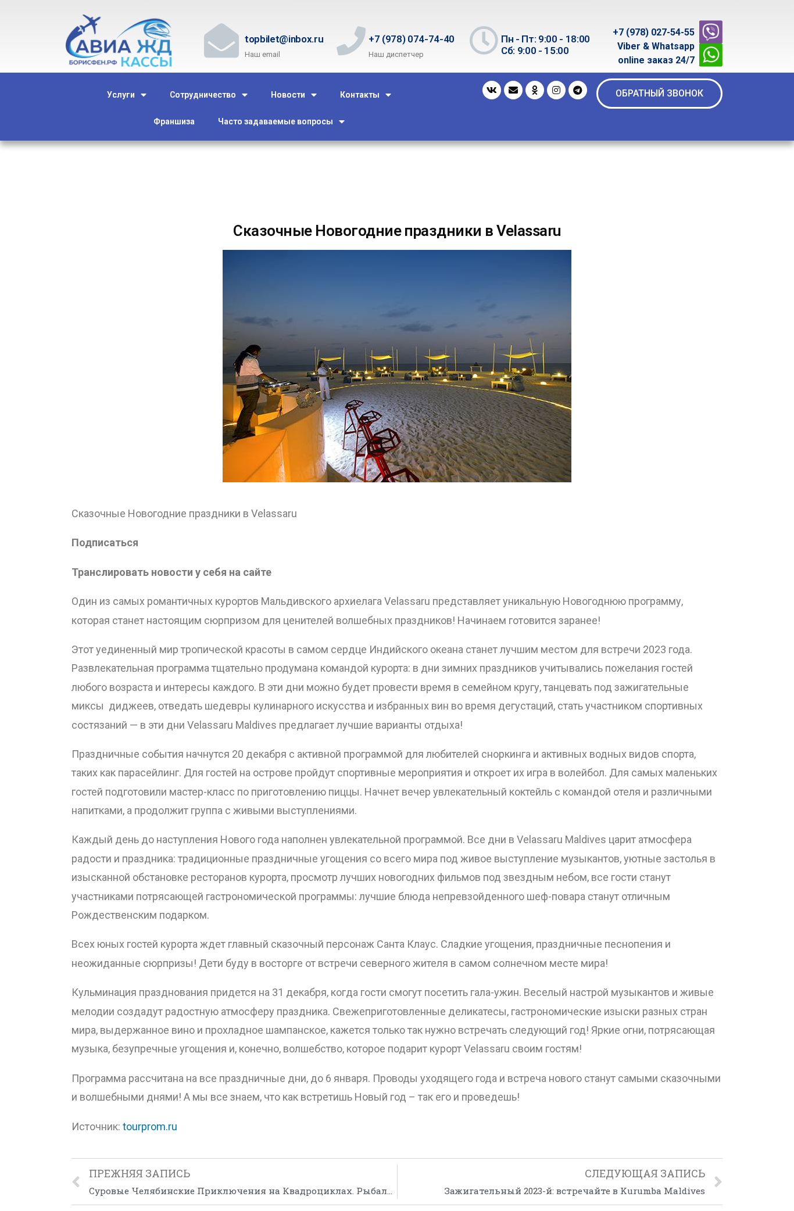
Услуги (121, 94)
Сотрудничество (203, 94)
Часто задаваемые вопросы (275, 121)
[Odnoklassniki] (534, 90)
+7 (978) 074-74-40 (412, 39)
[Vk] (491, 90)
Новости (288, 94)
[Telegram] (577, 90)
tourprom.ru (150, 1126)
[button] (659, 93)
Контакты (360, 94)
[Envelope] (513, 90)
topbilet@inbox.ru (284, 39)
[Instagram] (556, 90)
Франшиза (174, 121)
